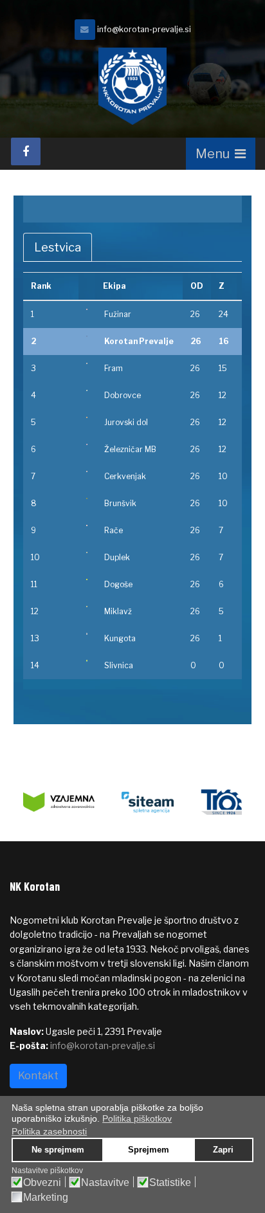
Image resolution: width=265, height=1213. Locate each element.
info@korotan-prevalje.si (144, 29)
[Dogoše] (86, 579)
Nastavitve (105, 1182)
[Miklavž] (86, 606)
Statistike (170, 1182)
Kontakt (38, 1076)
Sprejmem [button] (148, 1149)
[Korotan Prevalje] (86, 336)
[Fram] (86, 363)
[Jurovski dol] (86, 417)
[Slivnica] (86, 661)
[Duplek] (86, 552)
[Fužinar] (86, 309)
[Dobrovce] (86, 390)
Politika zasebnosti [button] (49, 1131)
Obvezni (42, 1182)
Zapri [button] (223, 1149)
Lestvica (57, 247)
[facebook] (26, 151)
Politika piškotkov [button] (137, 1118)
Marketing (45, 1197)
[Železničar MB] (86, 444)
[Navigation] (220, 154)
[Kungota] (86, 634)
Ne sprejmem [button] (58, 1149)
